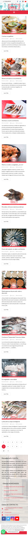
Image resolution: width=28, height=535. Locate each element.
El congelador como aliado (9, 379)
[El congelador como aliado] (14, 368)
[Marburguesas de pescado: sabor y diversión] (14, 280)
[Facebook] (17, 1)
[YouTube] (25, 1)
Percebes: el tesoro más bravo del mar (13, 207)
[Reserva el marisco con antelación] (14, 67)
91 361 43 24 (8, 1)
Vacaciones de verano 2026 (10, 490)
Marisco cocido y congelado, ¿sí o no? (12, 165)
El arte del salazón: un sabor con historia (13, 249)
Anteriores (4, 442)
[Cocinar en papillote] (14, 25)
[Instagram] (23, 1)
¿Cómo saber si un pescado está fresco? (13, 497)
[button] (3, 531)
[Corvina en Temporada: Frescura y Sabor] (14, 326)
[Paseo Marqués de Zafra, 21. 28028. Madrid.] (3, 508)
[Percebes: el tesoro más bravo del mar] (14, 195)
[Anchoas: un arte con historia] (14, 109)
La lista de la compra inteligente (11, 421)
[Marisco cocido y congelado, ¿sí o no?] (14, 153)
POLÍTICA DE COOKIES (19, 529)
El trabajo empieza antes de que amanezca (14, 486)
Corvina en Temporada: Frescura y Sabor (13, 337)
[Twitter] (20, 1)
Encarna (12, 38)
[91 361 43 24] (3, 512)
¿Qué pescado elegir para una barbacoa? (14, 494)
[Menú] (14, 12)
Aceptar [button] (14, 532)
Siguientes (8, 451)
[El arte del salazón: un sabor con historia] (14, 238)
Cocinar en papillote (7, 36)
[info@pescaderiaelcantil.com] (3, 515)
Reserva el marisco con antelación (11, 78)
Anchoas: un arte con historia (10, 120)
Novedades (19, 38)
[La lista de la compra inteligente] (14, 410)
